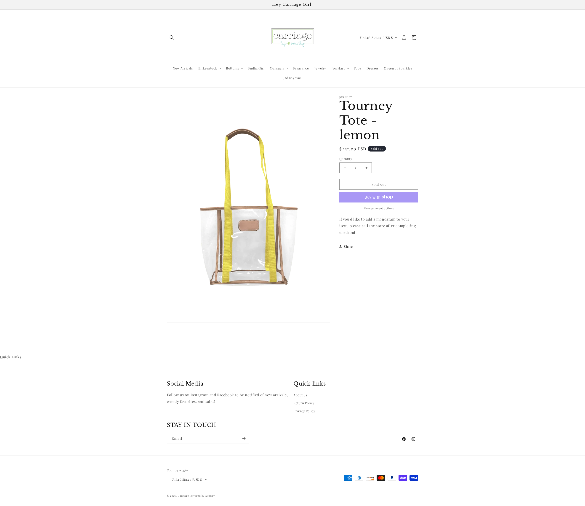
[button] (172, 37)
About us (300, 395)
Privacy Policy (304, 411)
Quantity (345, 159)
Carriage (183, 495)
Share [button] (348, 246)
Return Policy (303, 403)
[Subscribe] (244, 438)
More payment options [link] (379, 208)
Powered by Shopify (202, 495)
